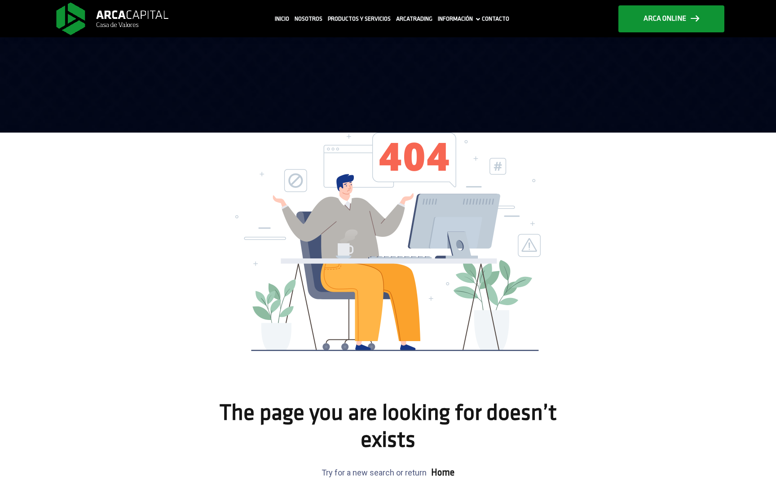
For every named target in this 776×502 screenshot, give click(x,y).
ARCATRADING (414, 19)
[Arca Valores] (112, 18)
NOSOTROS (308, 19)
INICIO (282, 19)
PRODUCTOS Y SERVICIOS (359, 19)
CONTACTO (495, 19)
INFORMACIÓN (455, 19)
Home (442, 473)
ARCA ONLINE (665, 18)
